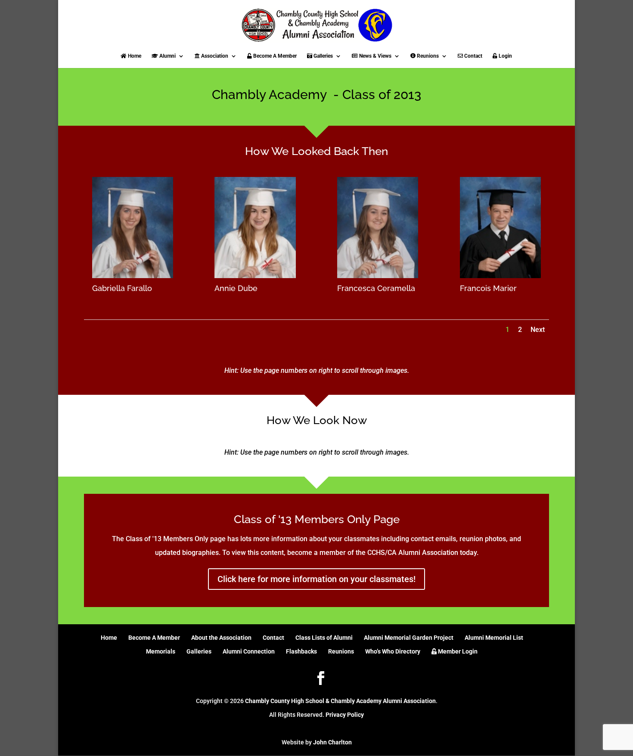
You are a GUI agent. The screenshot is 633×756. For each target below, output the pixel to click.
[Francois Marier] (500, 276)
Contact (472, 56)
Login (504, 56)
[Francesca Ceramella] (377, 276)
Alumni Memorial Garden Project (408, 637)
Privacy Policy (345, 714)
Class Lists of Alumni (324, 637)
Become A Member (274, 56)
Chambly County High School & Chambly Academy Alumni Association (340, 700)
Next (538, 329)
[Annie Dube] (254, 276)
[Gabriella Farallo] (132, 276)
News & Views (374, 56)
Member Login (457, 651)
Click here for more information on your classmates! (316, 579)
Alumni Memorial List (494, 637)
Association (214, 56)
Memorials (160, 651)
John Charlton (332, 742)
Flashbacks (301, 651)
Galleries (322, 56)
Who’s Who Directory (392, 651)
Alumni (167, 56)
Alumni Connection (249, 651)
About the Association (221, 637)
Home (134, 56)
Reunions (427, 56)
